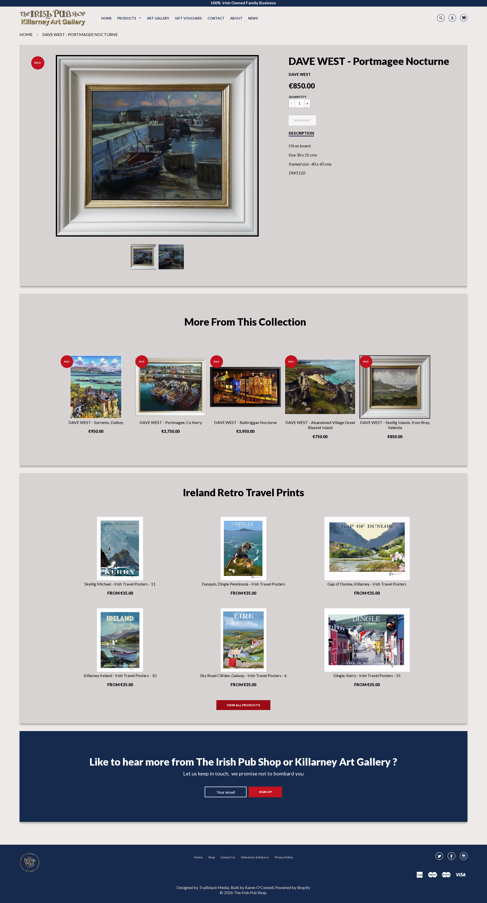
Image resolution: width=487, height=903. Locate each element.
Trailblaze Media (214, 887)
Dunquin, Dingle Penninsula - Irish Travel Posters (243, 583)
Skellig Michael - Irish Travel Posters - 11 (119, 583)
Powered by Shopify (292, 887)
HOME (26, 34)
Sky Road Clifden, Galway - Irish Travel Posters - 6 (243, 675)
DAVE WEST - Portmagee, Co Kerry (171, 422)
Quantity (297, 97)
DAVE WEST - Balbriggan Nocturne (245, 422)
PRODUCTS (127, 18)
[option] (157, 146)
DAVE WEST (300, 74)
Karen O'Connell (259, 887)
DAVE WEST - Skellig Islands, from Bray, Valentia (395, 425)
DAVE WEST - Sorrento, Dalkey (95, 422)
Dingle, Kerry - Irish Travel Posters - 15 (367, 675)
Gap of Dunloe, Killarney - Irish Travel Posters (366, 583)
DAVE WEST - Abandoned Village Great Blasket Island (320, 425)
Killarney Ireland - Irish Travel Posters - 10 (120, 675)
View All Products (243, 705)
